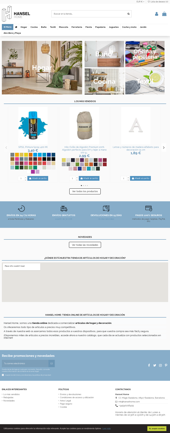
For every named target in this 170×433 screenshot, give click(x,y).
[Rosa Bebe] (71, 169)
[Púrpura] (17, 163)
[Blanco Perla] (53, 167)
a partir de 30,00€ (63, 219)
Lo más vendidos (11, 394)
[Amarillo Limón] (26, 155)
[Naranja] (40, 159)
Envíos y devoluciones (70, 394)
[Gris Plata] (64, 164)
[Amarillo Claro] (22, 155)
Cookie (63, 407)
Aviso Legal (65, 401)
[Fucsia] (17, 159)
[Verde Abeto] (17, 167)
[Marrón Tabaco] (35, 159)
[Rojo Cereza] (26, 163)
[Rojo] (105, 164)
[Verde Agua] (93, 169)
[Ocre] (12, 163)
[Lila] (82, 164)
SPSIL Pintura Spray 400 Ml (33, 147)
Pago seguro (66, 404)
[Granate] (105, 160)
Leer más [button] (106, 428)
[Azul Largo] (44, 155)
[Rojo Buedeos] (22, 163)
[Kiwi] (77, 164)
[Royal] (80, 169)
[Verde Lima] (31, 167)
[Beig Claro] (77, 160)
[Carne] (86, 160)
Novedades (9, 401)
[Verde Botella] (98, 169)
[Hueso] (73, 164)
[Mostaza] (86, 164)
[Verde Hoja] (26, 167)
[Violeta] (33, 172)
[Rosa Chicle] (75, 169)
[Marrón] (31, 159)
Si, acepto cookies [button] (157, 429)
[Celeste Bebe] (91, 160)
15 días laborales (106, 219)
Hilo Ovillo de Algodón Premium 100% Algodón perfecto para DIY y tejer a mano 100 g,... (84, 150)
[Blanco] (68, 160)
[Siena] (53, 163)
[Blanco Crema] (44, 167)
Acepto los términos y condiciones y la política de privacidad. (28, 375)
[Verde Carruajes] (22, 167)
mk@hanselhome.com (129, 401)
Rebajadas (8, 397)
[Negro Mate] (49, 159)
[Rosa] (49, 163)
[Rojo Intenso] (35, 163)
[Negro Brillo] (44, 159)
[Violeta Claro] (37, 172)
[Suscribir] (51, 363)
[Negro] (96, 164)
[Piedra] (100, 164)
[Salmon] (84, 169)
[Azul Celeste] (35, 155)
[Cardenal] (82, 160)
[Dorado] (12, 159)
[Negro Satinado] (53, 159)
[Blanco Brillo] (40, 167)
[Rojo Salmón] (40, 163)
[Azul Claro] (40, 155)
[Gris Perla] (26, 159)
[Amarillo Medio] (31, 155)
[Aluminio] (12, 155)
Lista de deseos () (159, 1)
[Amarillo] (17, 155)
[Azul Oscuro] (49, 155)
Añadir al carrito (39, 178)
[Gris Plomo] (68, 164)
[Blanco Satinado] (28, 172)
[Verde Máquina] (35, 167)
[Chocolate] (96, 160)
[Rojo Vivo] (44, 163)
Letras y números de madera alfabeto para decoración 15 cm (136, 148)
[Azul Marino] (73, 160)
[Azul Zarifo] (53, 155)
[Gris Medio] (22, 159)
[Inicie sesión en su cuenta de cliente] (156, 14)
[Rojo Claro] (31, 163)
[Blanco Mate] (49, 167)
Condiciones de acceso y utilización (77, 397)
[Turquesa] (12, 167)
